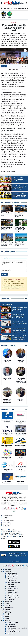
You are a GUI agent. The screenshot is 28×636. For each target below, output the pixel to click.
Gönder (4, 274)
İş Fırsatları (11, 590)
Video (7, 603)
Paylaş (4, 66)
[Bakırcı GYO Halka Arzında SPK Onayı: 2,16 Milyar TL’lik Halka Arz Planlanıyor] (7, 237)
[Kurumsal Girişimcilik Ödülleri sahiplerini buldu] (14, 56)
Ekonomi (14, 22)
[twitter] (7, 566)
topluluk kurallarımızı (15, 279)
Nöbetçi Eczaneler (7, 515)
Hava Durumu (6, 517)
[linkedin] (26, 566)
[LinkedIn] (14, 508)
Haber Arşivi (6, 525)
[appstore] (14, 542)
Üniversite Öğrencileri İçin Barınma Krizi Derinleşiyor (6, 228)
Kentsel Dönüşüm (16, 531)
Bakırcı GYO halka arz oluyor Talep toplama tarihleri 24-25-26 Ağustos (20, 214)
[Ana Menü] (1, 3)
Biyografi (8, 613)
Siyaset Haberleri (13, 596)
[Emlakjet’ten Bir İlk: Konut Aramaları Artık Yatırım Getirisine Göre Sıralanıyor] (21, 222)
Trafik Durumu (6, 519)
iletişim (4, 538)
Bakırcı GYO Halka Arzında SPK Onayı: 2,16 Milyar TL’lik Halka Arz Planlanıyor (7, 243)
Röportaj (7, 611)
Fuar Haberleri (12, 586)
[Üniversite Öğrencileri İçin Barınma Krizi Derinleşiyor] (7, 222)
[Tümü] (26, 298)
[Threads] (22, 508)
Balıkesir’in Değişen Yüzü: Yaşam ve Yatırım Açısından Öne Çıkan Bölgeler (20, 243)
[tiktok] (18, 566)
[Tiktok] (19, 508)
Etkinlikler (11, 584)
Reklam (16, 536)
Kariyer (4, 536)
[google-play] (14, 546)
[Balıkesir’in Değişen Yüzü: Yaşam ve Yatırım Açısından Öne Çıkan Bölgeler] (21, 237)
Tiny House (5, 535)
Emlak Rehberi (6, 531)
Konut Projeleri (12, 579)
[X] (5, 508)
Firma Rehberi (9, 607)
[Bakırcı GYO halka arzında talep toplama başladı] (7, 208)
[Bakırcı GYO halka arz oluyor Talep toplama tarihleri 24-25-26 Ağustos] (21, 208)
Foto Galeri (8, 601)
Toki (12, 535)
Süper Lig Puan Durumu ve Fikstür (17, 628)
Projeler (13, 533)
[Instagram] (11, 508)
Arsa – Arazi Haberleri (14, 582)
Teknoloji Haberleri (13, 597)
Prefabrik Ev (5, 533)
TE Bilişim (17, 561)
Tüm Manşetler (7, 522)
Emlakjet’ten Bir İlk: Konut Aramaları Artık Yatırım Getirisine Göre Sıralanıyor (20, 229)
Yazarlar (7, 605)
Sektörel (19, 533)
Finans (22, 535)
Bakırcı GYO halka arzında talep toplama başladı (6, 214)
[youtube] (12, 566)
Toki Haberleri (12, 580)
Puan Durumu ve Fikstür (9, 520)
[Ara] (26, 3)
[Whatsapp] (14, 511)
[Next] (25, 508)
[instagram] (9, 566)
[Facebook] (3, 508)
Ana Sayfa (8, 569)
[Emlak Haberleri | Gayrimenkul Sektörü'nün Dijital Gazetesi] (14, 3)
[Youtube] (17, 508)
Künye (21, 536)
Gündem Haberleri (13, 588)
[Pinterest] (8, 508)
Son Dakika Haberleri (8, 524)
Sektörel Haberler (13, 575)
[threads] (21, 566)
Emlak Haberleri (7, 8)
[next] (23, 566)
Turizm (17, 535)
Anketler (7, 615)
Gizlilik (10, 536)
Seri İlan (7, 609)
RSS (4, 555)
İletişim (7, 618)
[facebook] (4, 566)
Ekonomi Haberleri (20, 8)
